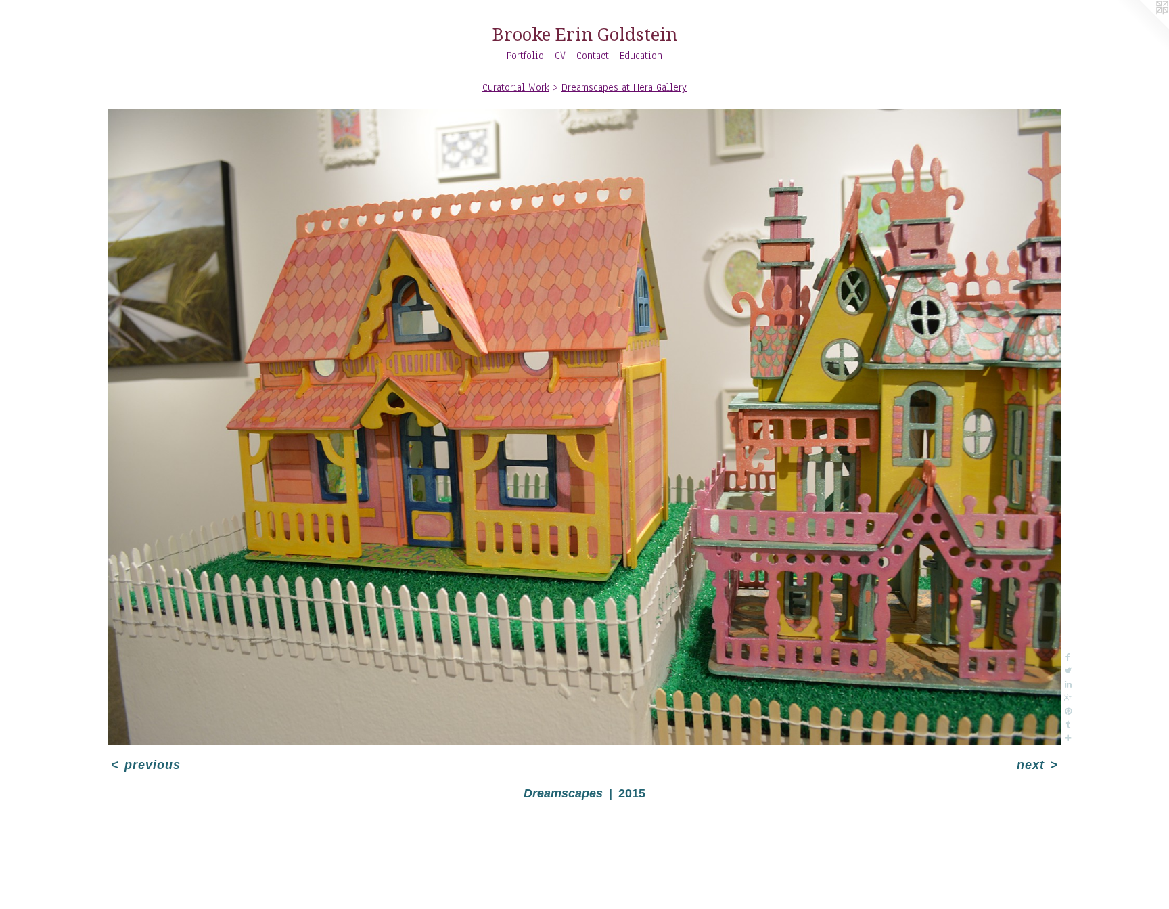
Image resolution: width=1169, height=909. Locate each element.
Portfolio (525, 55)
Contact (592, 55)
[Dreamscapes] (584, 427)
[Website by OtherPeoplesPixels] (1142, 27)
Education (641, 55)
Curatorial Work (515, 87)
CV (560, 55)
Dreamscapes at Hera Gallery (624, 87)
